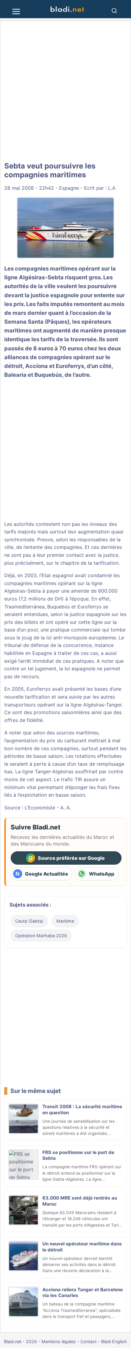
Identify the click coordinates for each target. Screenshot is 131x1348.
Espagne (69, 188)
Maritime (65, 921)
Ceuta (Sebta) (29, 921)
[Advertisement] (65, 91)
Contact (88, 1341)
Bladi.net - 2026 (20, 1341)
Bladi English (114, 1341)
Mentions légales (58, 1341)
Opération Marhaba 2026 (41, 935)
